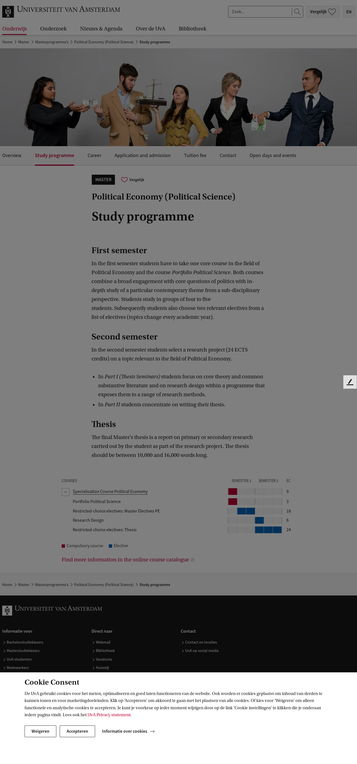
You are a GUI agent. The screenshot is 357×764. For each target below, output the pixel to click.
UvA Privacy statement (109, 714)
